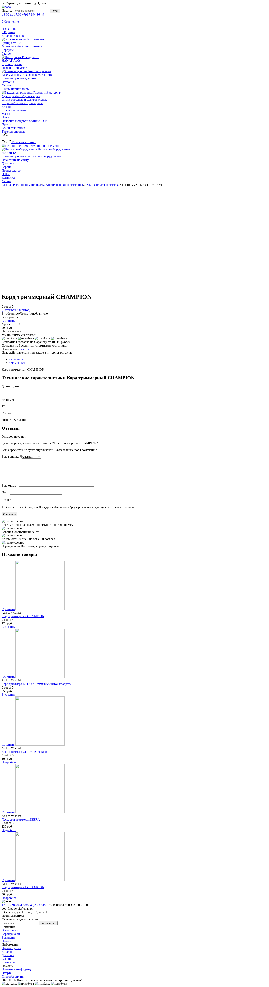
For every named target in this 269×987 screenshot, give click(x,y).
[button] (25, 313)
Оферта (7, 973)
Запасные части (37, 39)
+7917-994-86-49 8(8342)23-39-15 (24, 905)
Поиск (54, 10)
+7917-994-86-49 (23, 14)
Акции (6, 181)
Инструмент (30, 57)
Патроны (8, 82)
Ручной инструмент (45, 145)
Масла (6, 113)
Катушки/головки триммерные (22, 103)
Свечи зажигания (13, 128)
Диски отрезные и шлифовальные (24, 99)
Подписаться (48, 923)
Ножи (5, 117)
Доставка (8, 163)
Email (6, 499)
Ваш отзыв (10, 485)
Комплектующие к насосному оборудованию (32, 156)
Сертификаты (11, 934)
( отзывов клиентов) (16, 310)
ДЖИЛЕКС (9, 152)
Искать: (7, 10)
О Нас (6, 174)
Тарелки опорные (13, 131)
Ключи (6, 106)
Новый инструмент (15, 67)
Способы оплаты (13, 976)
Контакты (8, 177)
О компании (10, 930)
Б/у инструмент (12, 64)
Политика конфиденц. (17, 969)
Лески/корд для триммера (101, 184)
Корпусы (8, 50)
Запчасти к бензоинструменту (22, 46)
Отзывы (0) (17, 362)
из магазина (25, 349)
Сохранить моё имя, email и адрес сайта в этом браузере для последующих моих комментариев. (70, 507)
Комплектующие (39, 71)
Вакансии (8, 937)
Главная (7, 184)
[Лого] (6, 6)
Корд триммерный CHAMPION (23, 616)
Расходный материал (47, 92)
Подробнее (9, 762)
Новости (7, 941)
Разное (6, 53)
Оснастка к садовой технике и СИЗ (25, 121)
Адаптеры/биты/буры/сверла (21, 96)
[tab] (138, 359)
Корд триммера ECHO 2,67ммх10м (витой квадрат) (36, 684)
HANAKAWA (11, 60)
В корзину (8, 626)
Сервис (6, 167)
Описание (16, 359)
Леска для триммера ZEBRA (21, 819)
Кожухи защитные (14, 110)
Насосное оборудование (53, 149)
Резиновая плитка (23, 142)
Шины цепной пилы (15, 89)
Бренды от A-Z (12, 43)
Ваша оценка (11, 456)
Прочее (6, 124)
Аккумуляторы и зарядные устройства (27, 74)
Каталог (7, 951)
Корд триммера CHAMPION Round (25, 751)
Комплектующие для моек (19, 78)
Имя (6, 492)
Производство (11, 170)
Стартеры (8, 85)
